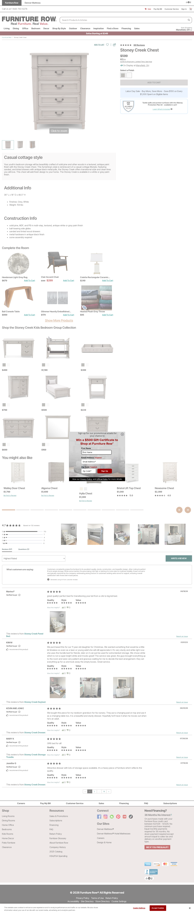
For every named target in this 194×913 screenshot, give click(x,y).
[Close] (190, 908)
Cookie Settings (139, 908)
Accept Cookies (158, 908)
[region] (97, 908)
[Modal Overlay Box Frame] (97, 456)
